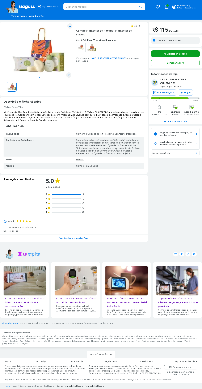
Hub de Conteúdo (50, 336)
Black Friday (7, 336)
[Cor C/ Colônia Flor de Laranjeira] (81, 47)
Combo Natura (106, 323)
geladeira (159, 336)
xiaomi (131, 339)
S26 (38, 336)
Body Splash (25, 341)
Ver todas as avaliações (73, 238)
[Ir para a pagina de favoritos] (158, 7)
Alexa (179, 341)
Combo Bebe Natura (73, 323)
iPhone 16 (30, 336)
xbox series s (120, 339)
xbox (180, 336)
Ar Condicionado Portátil (186, 339)
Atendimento (36, 16)
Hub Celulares (66, 336)
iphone (187, 336)
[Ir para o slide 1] (39, 77)
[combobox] (104, 6)
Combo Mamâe (56, 323)
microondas (32, 339)
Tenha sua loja (76, 361)
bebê (15, 386)
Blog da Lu (9, 361)
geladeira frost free (130, 341)
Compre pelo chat (183, 367)
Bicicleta (14, 341)
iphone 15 (103, 336)
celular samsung (92, 339)
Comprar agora (175, 63)
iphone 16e (107, 339)
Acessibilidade (146, 361)
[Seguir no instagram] (187, 254)
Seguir (187, 92)
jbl (34, 341)
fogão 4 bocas (148, 341)
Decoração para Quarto (31, 386)
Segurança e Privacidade (185, 361)
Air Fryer (130, 336)
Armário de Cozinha (166, 341)
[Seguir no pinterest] (194, 254)
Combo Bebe (91, 323)
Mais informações (98, 354)
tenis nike (56, 341)
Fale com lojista (165, 92)
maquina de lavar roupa (74, 341)
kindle (42, 339)
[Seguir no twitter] (175, 254)
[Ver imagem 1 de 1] (39, 49)
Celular (169, 339)
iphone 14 (114, 336)
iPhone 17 (19, 336)
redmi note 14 (43, 341)
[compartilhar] (68, 75)
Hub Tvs (93, 336)
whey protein (18, 339)
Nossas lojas (41, 361)
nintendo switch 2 (155, 339)
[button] (140, 7)
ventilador (141, 339)
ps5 (122, 336)
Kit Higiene (49, 386)
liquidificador (93, 341)
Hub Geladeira (81, 336)
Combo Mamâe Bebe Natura (33, 323)
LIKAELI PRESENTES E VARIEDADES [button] (108, 58)
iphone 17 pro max (55, 339)
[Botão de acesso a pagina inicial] (20, 6)
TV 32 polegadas (22, 343)
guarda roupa (113, 341)
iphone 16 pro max (144, 336)
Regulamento (111, 361)
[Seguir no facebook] (181, 254)
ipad (103, 341)
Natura (80, 159)
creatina (6, 339)
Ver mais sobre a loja (175, 121)
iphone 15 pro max (74, 339)
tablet (5, 341)
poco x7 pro (170, 336)
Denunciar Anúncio (161, 153)
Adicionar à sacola (177, 54)
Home (7, 386)
